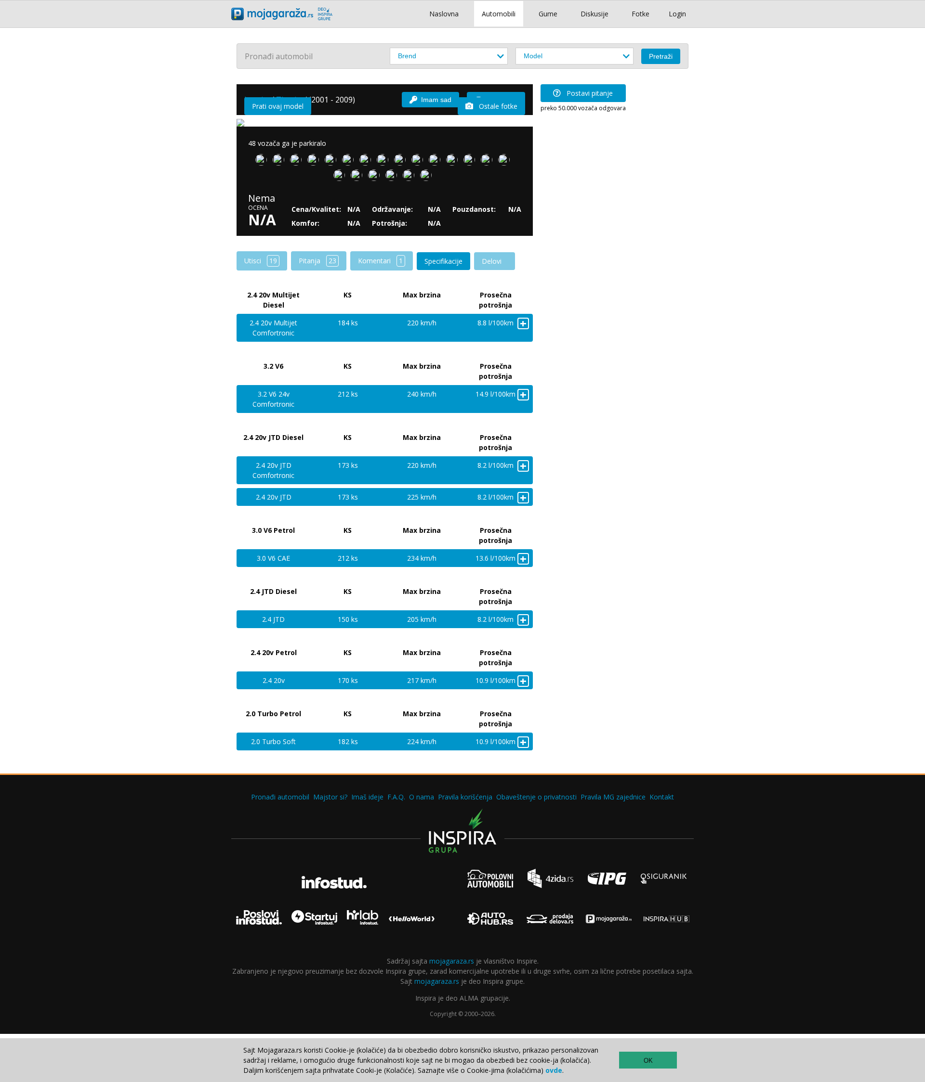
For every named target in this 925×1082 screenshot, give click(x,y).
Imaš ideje (367, 796)
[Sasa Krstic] (332, 161)
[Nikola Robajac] (341, 177)
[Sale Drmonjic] (315, 161)
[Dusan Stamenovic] (384, 161)
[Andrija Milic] (393, 177)
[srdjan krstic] (263, 161)
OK (648, 1060)
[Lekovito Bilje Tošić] (402, 161)
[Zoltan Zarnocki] (297, 161)
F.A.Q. (396, 796)
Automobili (498, 13)
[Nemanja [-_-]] (471, 161)
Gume (548, 13)
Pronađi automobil (280, 796)
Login (677, 13)
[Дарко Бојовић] (375, 177)
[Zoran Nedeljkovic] (419, 161)
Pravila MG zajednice (613, 796)
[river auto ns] (428, 177)
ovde (553, 1070)
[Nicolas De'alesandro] (367, 161)
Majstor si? (330, 796)
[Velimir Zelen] (280, 161)
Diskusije (594, 13)
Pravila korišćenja (465, 796)
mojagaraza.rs (451, 961)
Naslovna (444, 13)
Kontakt (661, 796)
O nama (421, 796)
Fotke (640, 13)
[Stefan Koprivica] (488, 161)
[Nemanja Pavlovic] (349, 161)
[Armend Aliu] (436, 161)
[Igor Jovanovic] (506, 161)
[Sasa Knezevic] (410, 177)
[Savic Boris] (454, 161)
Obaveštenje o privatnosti (536, 796)
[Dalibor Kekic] (358, 177)
